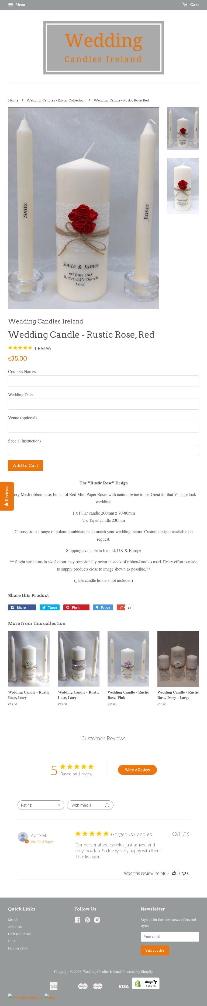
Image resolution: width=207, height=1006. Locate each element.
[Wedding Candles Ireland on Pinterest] (87, 921)
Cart (194, 4)
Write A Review (137, 769)
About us (15, 926)
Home (13, 100)
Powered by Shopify (137, 971)
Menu (20, 4)
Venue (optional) (22, 417)
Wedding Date (20, 394)
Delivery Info (18, 948)
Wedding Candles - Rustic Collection (56, 100)
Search (13, 919)
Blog (11, 940)
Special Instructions (24, 441)
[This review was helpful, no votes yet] (174, 873)
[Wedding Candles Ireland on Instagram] (97, 921)
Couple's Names (22, 371)
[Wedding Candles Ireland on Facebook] (77, 921)
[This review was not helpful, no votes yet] (184, 873)
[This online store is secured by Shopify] (146, 987)
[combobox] (41, 805)
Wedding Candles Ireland (102, 971)
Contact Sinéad (19, 933)
